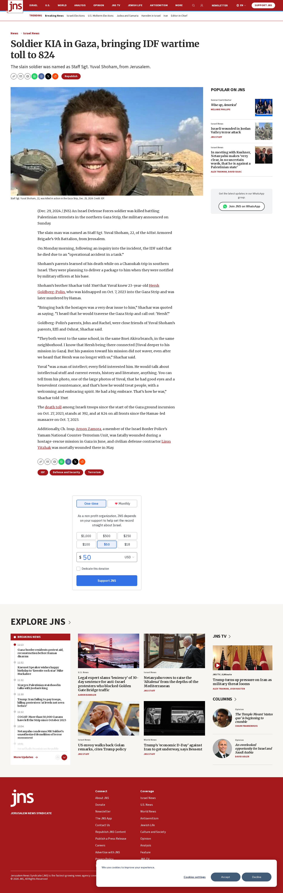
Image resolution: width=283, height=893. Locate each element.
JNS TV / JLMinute (222, 674)
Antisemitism (159, 5)
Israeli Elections (76, 16)
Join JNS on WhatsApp (244, 206)
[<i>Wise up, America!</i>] (263, 107)
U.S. (47, 5)
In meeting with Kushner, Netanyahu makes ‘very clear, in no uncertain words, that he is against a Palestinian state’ (231, 159)
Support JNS (263, 5)
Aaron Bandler (87, 695)
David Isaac (235, 171)
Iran (166, 16)
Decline (256, 877)
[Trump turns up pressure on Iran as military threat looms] (242, 657)
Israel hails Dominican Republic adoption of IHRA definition (38, 750)
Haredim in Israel (151, 16)
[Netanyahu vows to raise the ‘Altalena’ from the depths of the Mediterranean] (174, 651)
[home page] (15, 7)
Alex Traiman (219, 171)
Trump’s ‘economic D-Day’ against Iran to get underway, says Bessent (173, 747)
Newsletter (220, 6)
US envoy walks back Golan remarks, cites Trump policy (102, 747)
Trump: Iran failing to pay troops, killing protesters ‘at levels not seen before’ (41, 703)
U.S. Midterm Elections (101, 16)
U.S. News (83, 672)
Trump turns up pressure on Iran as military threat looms (242, 682)
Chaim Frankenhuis (246, 726)
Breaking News (29, 637)
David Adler (242, 756)
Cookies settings (195, 877)
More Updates (23, 757)
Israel (33, 5)
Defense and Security (66, 472)
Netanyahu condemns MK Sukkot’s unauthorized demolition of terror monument (41, 735)
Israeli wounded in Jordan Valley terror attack (231, 130)
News (14, 33)
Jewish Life (135, 5)
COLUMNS (223, 699)
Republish (71, 76)
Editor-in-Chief (179, 16)
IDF (43, 472)
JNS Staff (216, 137)
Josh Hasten (237, 688)
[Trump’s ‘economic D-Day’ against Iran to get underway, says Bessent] (174, 718)
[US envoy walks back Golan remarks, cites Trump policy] (108, 718)
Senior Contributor (221, 100)
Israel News (31, 33)
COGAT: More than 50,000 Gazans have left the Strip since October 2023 (42, 718)
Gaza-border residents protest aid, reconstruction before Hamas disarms (40, 653)
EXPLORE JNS (39, 621)
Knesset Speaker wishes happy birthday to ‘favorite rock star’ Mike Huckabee (40, 671)
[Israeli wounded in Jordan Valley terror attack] (263, 131)
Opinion (98, 5)
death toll (53, 407)
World (62, 5)
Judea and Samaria (127, 16)
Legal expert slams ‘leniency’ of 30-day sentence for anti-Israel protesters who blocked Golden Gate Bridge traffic (108, 683)
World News (150, 740)
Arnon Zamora (88, 429)
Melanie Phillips (220, 109)
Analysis (80, 5)
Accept (225, 877)
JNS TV (116, 5)
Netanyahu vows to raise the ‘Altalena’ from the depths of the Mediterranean (171, 681)
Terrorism (94, 472)
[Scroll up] (58, 757)
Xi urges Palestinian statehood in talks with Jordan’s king (39, 686)
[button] (27, 76)
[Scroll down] (64, 757)
